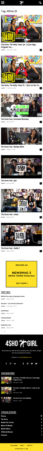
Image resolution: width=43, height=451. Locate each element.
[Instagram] (11, 364)
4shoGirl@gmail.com (25, 357)
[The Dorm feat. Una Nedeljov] (6, 400)
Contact (30, 445)
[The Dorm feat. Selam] (21, 200)
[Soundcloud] (15, 364)
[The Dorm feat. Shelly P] (21, 234)
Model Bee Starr (6, 325)
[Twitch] (28, 364)
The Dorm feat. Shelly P (10, 248)
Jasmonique (5, 311)
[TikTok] (19, 364)
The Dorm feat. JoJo (9, 180)
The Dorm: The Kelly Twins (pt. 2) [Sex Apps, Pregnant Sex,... (18, 45)
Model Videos (5, 429)
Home (2, 8)
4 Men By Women (7, 432)
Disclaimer (14, 445)
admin (3, 50)
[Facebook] (7, 364)
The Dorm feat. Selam (9, 214)
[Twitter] (32, 364)
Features (4, 435)
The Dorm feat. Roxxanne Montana (15, 119)
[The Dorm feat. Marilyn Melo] (21, 136)
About (22, 445)
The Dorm (4, 419)
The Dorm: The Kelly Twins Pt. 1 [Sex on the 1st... (20, 85)
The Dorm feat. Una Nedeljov (22, 398)
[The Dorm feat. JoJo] (21, 167)
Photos (3, 416)
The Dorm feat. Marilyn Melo (12, 146)
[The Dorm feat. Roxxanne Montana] (21, 105)
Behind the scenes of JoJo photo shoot (13, 296)
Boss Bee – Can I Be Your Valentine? (12, 303)
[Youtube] (36, 364)
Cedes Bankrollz (6, 318)
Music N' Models (7, 425)
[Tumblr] (24, 364)
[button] (39, 3)
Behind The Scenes (7, 422)
